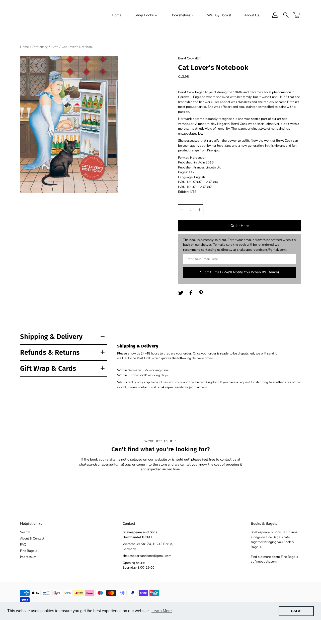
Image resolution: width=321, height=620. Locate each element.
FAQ (23, 544)
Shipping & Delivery (51, 336)
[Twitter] (181, 293)
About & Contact (32, 538)
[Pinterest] (201, 293)
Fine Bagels (28, 551)
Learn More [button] (161, 611)
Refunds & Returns (49, 352)
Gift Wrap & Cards (48, 368)
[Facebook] (191, 293)
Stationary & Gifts (45, 47)
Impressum (28, 557)
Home (24, 47)
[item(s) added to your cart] (297, 15)
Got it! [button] (296, 611)
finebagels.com (266, 561)
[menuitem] (116, 15)
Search (25, 532)
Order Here (239, 225)
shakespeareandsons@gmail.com (147, 556)
